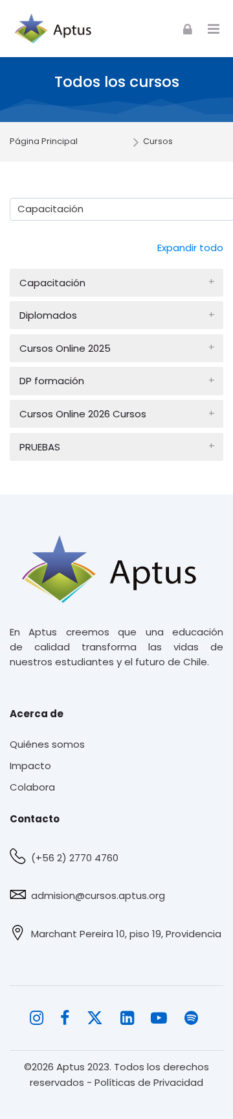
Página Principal (44, 142)
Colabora (32, 787)
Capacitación (52, 282)
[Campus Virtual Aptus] (56, 28)
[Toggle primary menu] (213, 29)
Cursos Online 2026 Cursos (82, 414)
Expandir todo (190, 247)
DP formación (51, 380)
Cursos (158, 142)
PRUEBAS (39, 447)
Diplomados (48, 315)
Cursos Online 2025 (65, 348)
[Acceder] (187, 28)
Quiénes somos (47, 744)
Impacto (30, 765)
